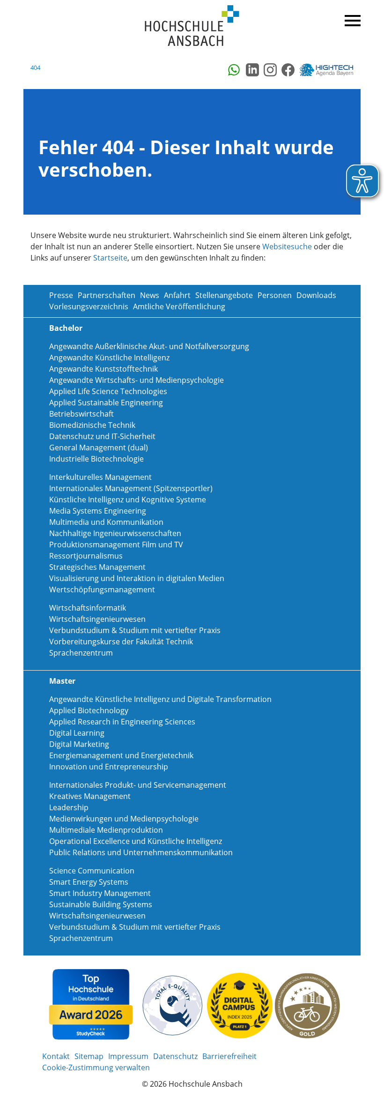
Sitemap (88, 1056)
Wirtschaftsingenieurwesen (97, 619)
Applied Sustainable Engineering (106, 402)
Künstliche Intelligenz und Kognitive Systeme (127, 499)
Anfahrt (177, 295)
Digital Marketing (79, 744)
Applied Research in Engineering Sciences (122, 721)
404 (35, 67)
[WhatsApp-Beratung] (234, 69)
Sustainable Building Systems (100, 904)
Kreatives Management (90, 796)
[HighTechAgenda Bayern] (329, 69)
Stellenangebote (224, 295)
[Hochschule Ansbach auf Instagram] (270, 69)
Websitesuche (287, 246)
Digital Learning (76, 733)
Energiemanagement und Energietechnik (121, 755)
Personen (275, 295)
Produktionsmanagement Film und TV (116, 544)
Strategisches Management (97, 567)
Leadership (69, 807)
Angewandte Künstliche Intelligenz (109, 357)
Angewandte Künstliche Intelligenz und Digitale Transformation (160, 699)
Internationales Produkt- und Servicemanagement (137, 785)
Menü (351, 18)
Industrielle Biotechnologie (96, 459)
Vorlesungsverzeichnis (88, 306)
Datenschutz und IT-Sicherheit (102, 436)
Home (192, 26)
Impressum (128, 1056)
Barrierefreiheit (229, 1056)
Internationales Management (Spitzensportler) (131, 488)
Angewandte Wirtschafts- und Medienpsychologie (136, 380)
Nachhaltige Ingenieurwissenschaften (115, 533)
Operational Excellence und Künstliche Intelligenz (135, 841)
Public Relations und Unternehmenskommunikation (141, 852)
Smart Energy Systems (88, 882)
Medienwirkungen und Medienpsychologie (124, 818)
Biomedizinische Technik (92, 425)
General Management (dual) (98, 447)
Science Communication (91, 871)
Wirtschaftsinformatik (87, 608)
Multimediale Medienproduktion (106, 830)
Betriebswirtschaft (81, 414)
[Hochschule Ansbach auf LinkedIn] (252, 69)
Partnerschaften (106, 295)
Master (62, 681)
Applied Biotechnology (88, 710)
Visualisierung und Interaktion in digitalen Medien (136, 578)
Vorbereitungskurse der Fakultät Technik (121, 641)
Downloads (316, 295)
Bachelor (65, 328)
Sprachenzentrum (81, 653)
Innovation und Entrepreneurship (108, 766)
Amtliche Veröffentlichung (179, 306)
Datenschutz (175, 1056)
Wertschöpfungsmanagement (102, 589)
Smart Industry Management (100, 893)
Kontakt (56, 1056)
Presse (61, 295)
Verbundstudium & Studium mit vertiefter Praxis (135, 630)
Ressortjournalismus (86, 556)
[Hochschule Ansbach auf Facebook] (288, 69)
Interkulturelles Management (100, 477)
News (149, 295)
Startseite (110, 258)
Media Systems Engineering (97, 511)
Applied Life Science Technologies (108, 391)
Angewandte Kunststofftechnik (103, 369)
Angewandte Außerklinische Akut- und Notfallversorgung (149, 346)
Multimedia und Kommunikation (106, 522)
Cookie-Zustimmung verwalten (96, 1067)
